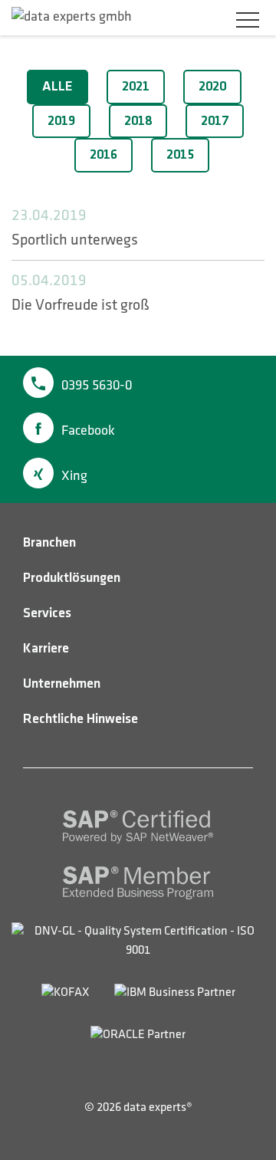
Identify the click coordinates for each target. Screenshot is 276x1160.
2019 (61, 121)
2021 (136, 87)
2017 (214, 121)
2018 (138, 121)
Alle (57, 87)
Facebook (88, 431)
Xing (74, 476)
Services (47, 613)
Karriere (46, 648)
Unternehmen (61, 684)
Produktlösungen (71, 578)
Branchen (49, 543)
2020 (212, 87)
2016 (103, 155)
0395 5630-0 (96, 386)
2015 (180, 155)
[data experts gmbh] (72, 17)
